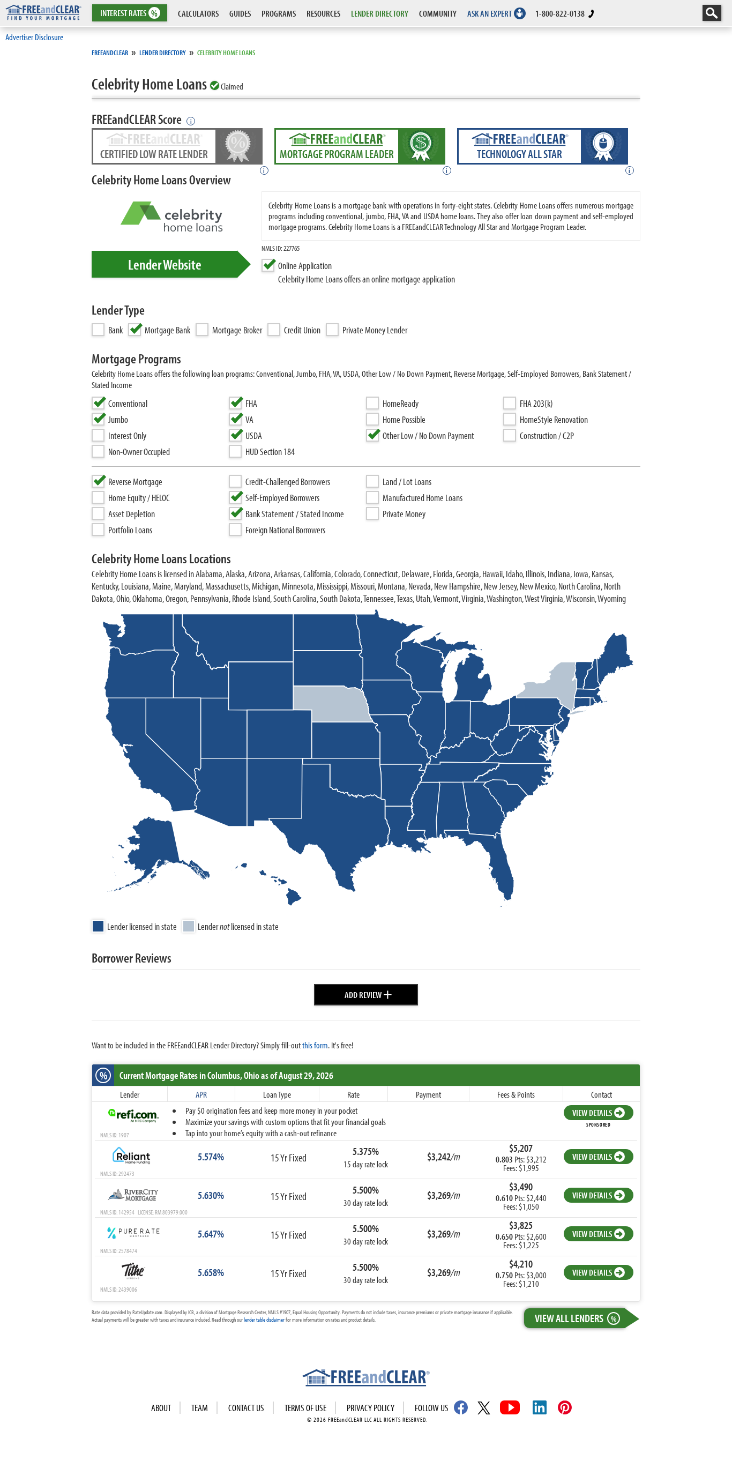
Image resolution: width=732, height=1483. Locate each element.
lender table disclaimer (264, 1319)
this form (315, 1044)
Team (199, 1408)
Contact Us (246, 1408)
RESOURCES (323, 13)
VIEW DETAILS (592, 1112)
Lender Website (164, 264)
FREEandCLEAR (110, 52)
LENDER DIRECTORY (379, 13)
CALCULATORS (198, 13)
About (161, 1408)
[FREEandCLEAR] (366, 1379)
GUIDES (240, 13)
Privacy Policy (370, 1408)
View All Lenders (575, 1318)
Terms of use (305, 1408)
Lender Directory (162, 52)
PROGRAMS (279, 13)
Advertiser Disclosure (34, 36)
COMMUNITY (438, 13)
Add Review (368, 993)
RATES (129, 13)
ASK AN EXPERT (489, 13)
